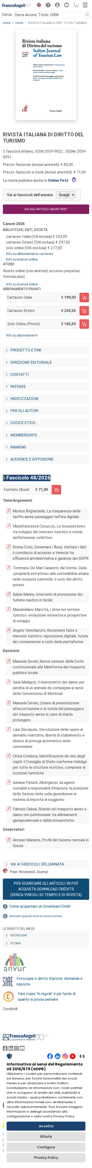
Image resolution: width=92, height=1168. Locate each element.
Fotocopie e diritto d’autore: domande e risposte (50, 981)
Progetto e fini (25, 350)
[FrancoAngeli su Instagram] (16, 1049)
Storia (15, 943)
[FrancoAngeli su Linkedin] (10, 1049)
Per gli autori (24, 411)
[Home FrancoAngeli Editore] (17, 5)
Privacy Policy (46, 1157)
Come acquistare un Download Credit (40, 906)
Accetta (46, 1126)
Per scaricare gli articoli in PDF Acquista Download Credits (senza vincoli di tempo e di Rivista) (46, 889)
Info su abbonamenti (22, 335)
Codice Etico (22, 423)
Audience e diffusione (31, 459)
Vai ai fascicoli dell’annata (30, 195)
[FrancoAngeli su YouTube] (22, 1049)
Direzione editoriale (31, 362)
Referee (18, 386)
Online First (58, 180)
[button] (37, 5)
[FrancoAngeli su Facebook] (5, 1049)
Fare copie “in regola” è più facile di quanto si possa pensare (46, 996)
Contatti (19, 374)
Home (6, 23)
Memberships (23, 435)
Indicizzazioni (24, 398)
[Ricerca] (87, 14)
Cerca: (7, 14)
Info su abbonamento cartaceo (29, 254)
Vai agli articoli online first (46, 209)
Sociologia (18, 935)
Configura (46, 1147)
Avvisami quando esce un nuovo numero (35, 916)
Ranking (18, 447)
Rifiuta (46, 1136)
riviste (19, 23)
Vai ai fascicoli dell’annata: (37, 864)
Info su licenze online (22, 259)
